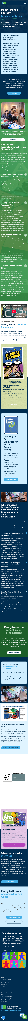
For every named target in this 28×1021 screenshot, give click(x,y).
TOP (3, 1017)
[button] (12, 786)
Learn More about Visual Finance (10, 747)
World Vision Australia (8, 950)
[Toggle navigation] (25, 3)
